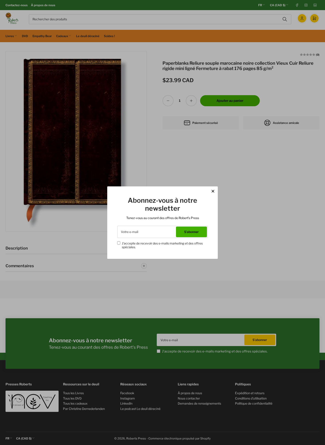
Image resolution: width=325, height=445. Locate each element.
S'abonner (191, 232)
